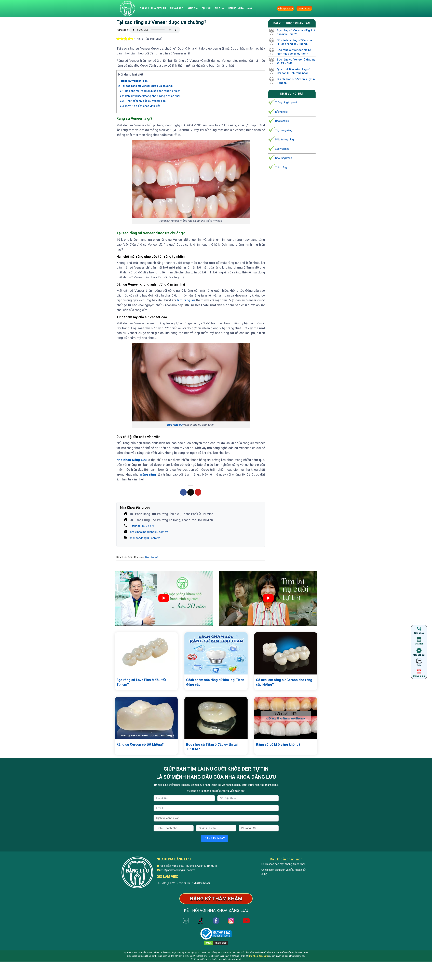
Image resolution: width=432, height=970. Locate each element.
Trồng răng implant (286, 102)
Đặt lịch (419, 643)
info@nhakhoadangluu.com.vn (148, 532)
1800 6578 (142, 525)
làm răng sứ (186, 300)
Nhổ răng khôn (283, 158)
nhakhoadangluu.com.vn (144, 538)
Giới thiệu (160, 8)
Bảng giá (192, 8)
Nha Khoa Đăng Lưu (258, 956)
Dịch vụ (206, 8)
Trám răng (281, 167)
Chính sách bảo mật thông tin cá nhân (283, 864)
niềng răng (148, 474)
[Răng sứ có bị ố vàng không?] (285, 718)
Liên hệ (232, 8)
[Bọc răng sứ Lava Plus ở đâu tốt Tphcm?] (146, 653)
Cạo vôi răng (282, 148)
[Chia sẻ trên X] (190, 492)
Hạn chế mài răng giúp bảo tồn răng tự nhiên (150, 91)
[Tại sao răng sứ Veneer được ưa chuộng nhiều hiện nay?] (127, 8)
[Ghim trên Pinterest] (198, 492)
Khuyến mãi (419, 676)
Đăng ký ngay (215, 838)
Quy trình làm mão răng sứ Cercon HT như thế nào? (294, 71)
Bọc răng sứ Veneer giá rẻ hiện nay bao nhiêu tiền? (294, 51)
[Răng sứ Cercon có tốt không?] (146, 718)
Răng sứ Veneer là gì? (133, 80)
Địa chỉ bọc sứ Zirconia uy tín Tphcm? (296, 80)
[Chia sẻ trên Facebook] (183, 492)
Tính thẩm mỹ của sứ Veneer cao (143, 100)
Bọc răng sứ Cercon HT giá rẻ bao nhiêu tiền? (296, 32)
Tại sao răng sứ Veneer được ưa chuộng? (145, 85)
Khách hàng (245, 8)
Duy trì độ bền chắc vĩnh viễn (140, 106)
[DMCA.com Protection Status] (216, 942)
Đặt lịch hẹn (285, 8)
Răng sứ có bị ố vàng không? (278, 744)
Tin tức (219, 8)
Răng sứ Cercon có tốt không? (140, 744)
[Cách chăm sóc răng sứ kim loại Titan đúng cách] (215, 653)
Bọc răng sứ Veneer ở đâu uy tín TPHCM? (296, 61)
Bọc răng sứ (174, 424)
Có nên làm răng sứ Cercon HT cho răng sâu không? (294, 42)
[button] (274, 8)
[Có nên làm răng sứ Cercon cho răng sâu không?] (285, 653)
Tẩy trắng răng (283, 130)
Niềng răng (176, 8)
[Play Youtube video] (164, 598)
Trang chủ (146, 8)
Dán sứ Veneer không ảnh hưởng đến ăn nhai (150, 96)
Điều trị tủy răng (284, 139)
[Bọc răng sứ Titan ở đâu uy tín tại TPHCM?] (215, 718)
